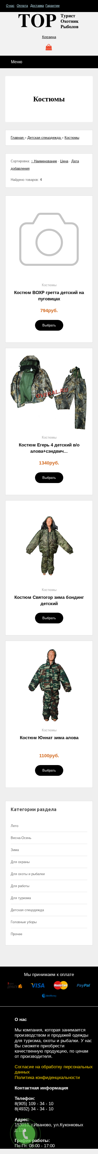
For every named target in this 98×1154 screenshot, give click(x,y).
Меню (16, 62)
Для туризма (21, 898)
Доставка (37, 6)
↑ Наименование (44, 161)
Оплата (22, 6)
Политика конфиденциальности (47, 1077)
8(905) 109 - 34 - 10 (34, 1103)
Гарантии (52, 6)
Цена (64, 161)
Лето (14, 826)
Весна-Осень (21, 838)
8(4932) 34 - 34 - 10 (34, 1108)
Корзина (49, 37)
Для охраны (20, 862)
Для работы (20, 886)
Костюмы (49, 285)
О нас (10, 6)
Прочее (16, 934)
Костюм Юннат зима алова (49, 737)
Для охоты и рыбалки (28, 874)
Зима (15, 850)
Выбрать (49, 325)
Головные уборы (24, 922)
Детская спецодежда (27, 910)
